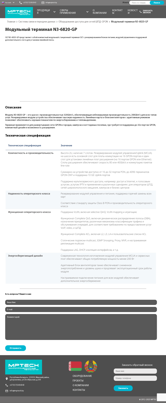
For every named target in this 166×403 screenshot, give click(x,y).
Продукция (43, 11)
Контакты (117, 11)
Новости (133, 11)
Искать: (126, 3)
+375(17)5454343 (17, 385)
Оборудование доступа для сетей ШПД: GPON (83, 22)
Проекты (78, 381)
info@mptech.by (17, 391)
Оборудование (82, 376)
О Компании (100, 11)
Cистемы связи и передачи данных (36, 22)
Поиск (157, 3)
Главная (11, 22)
